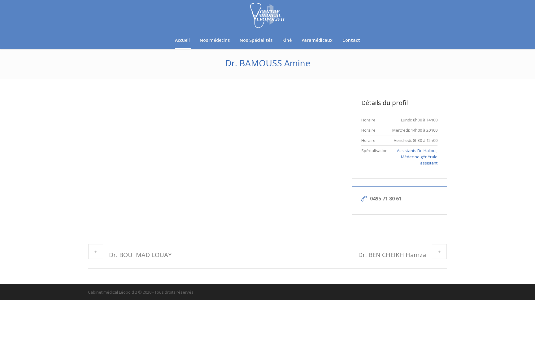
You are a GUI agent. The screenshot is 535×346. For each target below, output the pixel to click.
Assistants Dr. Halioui (417, 150)
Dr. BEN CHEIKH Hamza (392, 255)
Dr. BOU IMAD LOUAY (140, 255)
